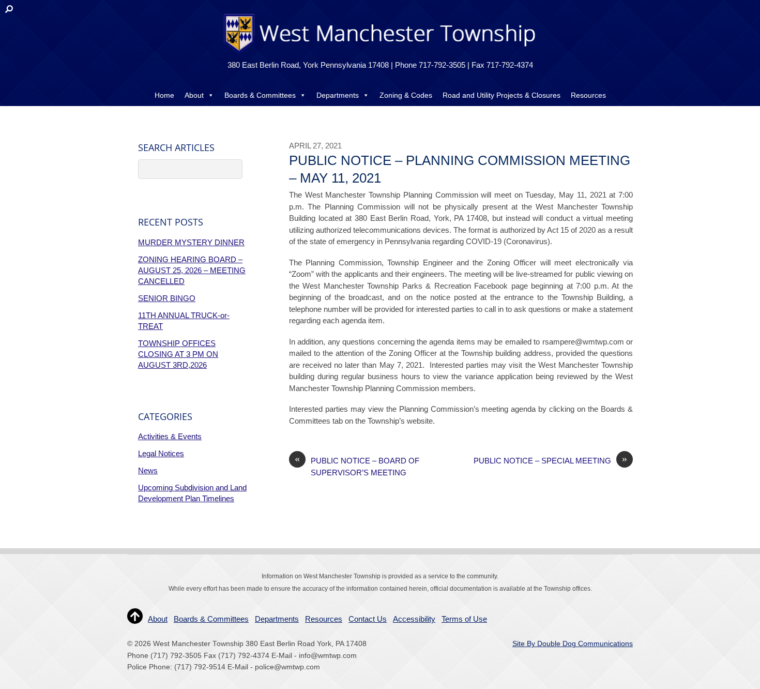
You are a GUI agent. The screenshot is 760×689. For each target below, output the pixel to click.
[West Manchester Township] (378, 52)
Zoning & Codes (405, 95)
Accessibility (414, 619)
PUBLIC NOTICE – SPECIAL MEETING (550, 460)
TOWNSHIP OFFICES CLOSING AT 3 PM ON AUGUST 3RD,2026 (178, 354)
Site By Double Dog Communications (572, 644)
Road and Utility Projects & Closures (501, 95)
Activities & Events (170, 436)
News (148, 470)
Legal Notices (161, 453)
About (194, 95)
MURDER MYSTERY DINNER (191, 242)
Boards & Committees (260, 95)
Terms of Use (464, 619)
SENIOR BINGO (166, 298)
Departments (337, 95)
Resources (588, 95)
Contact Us (380, 116)
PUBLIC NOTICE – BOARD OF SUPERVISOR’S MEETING (357, 466)
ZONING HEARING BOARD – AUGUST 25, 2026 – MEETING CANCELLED (192, 270)
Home (164, 95)
